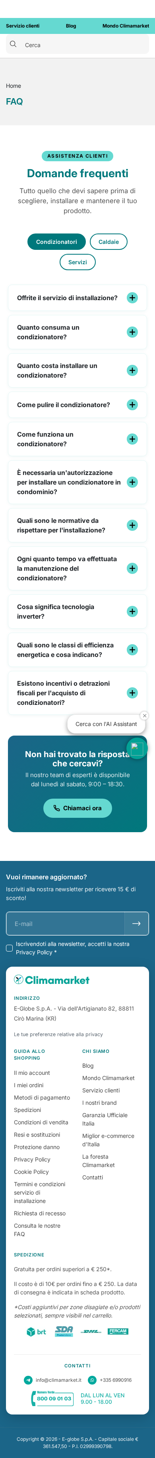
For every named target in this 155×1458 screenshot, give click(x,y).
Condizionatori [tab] (56, 241)
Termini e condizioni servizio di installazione (39, 1192)
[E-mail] (136, 923)
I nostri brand (99, 1102)
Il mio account (32, 1072)
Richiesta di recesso (40, 1213)
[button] (137, 748)
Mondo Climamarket (108, 1077)
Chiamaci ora (82, 808)
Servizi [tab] (77, 262)
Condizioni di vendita (41, 1122)
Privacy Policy (32, 1159)
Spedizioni (27, 1109)
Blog (88, 1065)
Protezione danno (37, 1146)
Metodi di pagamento (42, 1097)
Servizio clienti (101, 1090)
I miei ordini (28, 1085)
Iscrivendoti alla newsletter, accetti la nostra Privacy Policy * (73, 948)
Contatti (92, 1177)
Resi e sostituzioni (37, 1134)
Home (13, 85)
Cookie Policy (31, 1171)
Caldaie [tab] (109, 241)
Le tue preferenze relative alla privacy (58, 1034)
